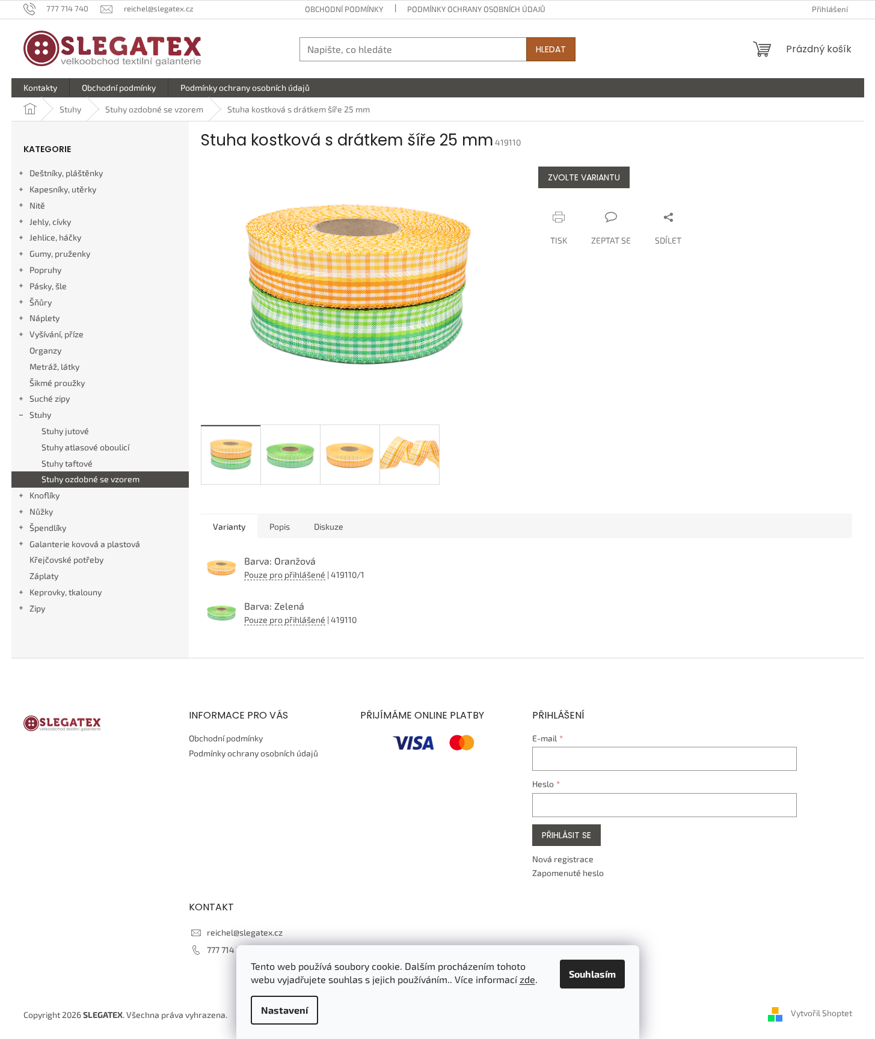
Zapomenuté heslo (568, 873)
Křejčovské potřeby (66, 559)
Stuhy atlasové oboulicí (85, 447)
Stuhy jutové (65, 431)
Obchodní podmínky (344, 9)
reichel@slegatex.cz (245, 932)
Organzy (45, 350)
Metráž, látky (54, 366)
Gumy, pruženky (59, 253)
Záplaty (43, 576)
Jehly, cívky (50, 221)
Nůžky (41, 511)
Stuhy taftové (67, 463)
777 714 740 (229, 950)
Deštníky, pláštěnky (66, 173)
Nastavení (284, 1010)
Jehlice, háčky (55, 237)
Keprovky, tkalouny (65, 592)
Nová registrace (563, 859)
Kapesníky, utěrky (62, 189)
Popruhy (45, 270)
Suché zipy (49, 398)
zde (527, 979)
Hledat (551, 49)
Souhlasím (592, 973)
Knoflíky (44, 495)
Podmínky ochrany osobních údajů (476, 9)
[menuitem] (40, 87)
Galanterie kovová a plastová (84, 544)
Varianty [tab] (229, 526)
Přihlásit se (566, 835)
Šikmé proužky (57, 383)
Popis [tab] (279, 526)
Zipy (37, 608)
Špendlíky (47, 528)
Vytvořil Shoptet (821, 1013)
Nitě (37, 205)
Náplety (44, 318)
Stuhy (40, 414)
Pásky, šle (48, 286)
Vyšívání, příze (56, 334)
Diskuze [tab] (328, 526)
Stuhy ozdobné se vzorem (90, 479)
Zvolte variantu (584, 177)
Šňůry (40, 302)
